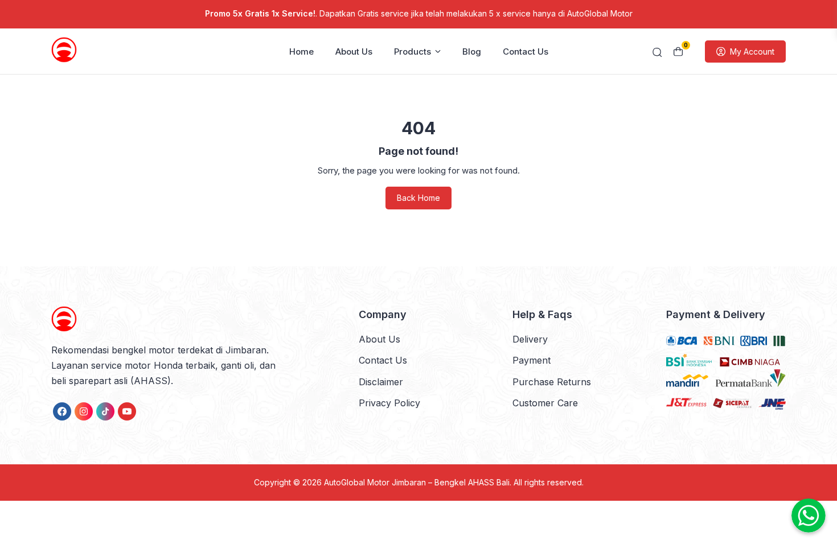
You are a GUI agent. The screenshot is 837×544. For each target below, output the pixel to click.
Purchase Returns (551, 382)
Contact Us (525, 51)
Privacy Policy (389, 403)
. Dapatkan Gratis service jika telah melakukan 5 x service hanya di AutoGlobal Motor (419, 13)
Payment (531, 360)
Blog (471, 51)
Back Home (418, 198)
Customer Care (545, 403)
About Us (353, 51)
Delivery (530, 339)
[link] (62, 411)
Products (412, 51)
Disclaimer (381, 382)
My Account (752, 51)
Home (301, 51)
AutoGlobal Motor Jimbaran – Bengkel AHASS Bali (417, 482)
